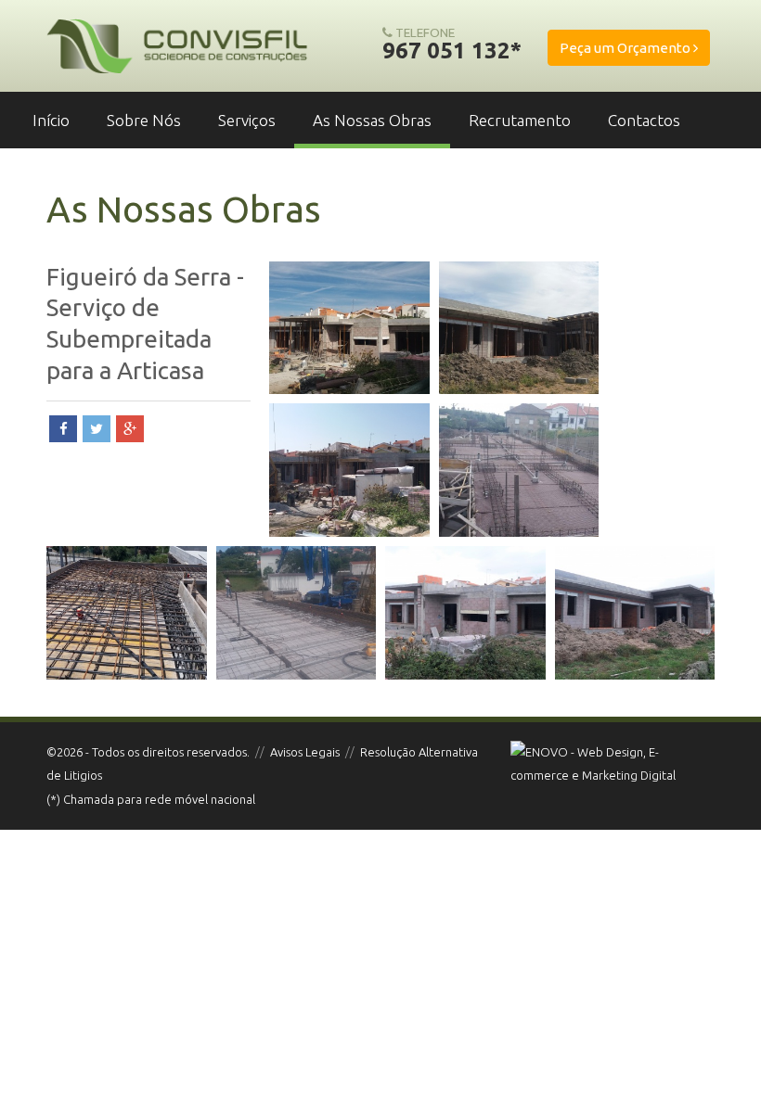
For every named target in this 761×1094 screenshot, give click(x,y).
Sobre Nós (144, 120)
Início (51, 120)
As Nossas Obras (372, 120)
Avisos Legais (305, 751)
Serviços (247, 120)
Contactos (644, 120)
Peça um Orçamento (626, 48)
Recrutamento (520, 120)
